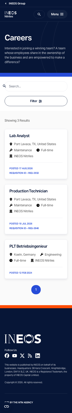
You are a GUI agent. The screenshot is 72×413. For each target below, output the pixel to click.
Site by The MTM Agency (19, 402)
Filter (33, 101)
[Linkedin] (37, 355)
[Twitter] (22, 355)
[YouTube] (14, 355)
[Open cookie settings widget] (6, 406)
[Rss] (30, 355)
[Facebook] (7, 355)
